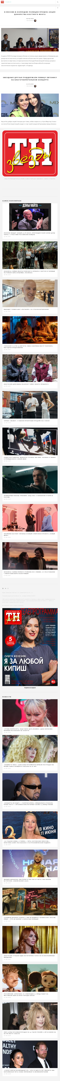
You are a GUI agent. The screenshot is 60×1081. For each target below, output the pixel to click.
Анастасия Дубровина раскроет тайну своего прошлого (26, 384)
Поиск (57, 2)
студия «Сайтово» (18, 605)
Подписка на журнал (30, 687)
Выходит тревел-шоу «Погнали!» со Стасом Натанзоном (26, 309)
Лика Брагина (29, 20)
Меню (57, 8)
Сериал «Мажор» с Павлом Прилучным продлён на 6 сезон (27, 420)
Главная (8, 2)
